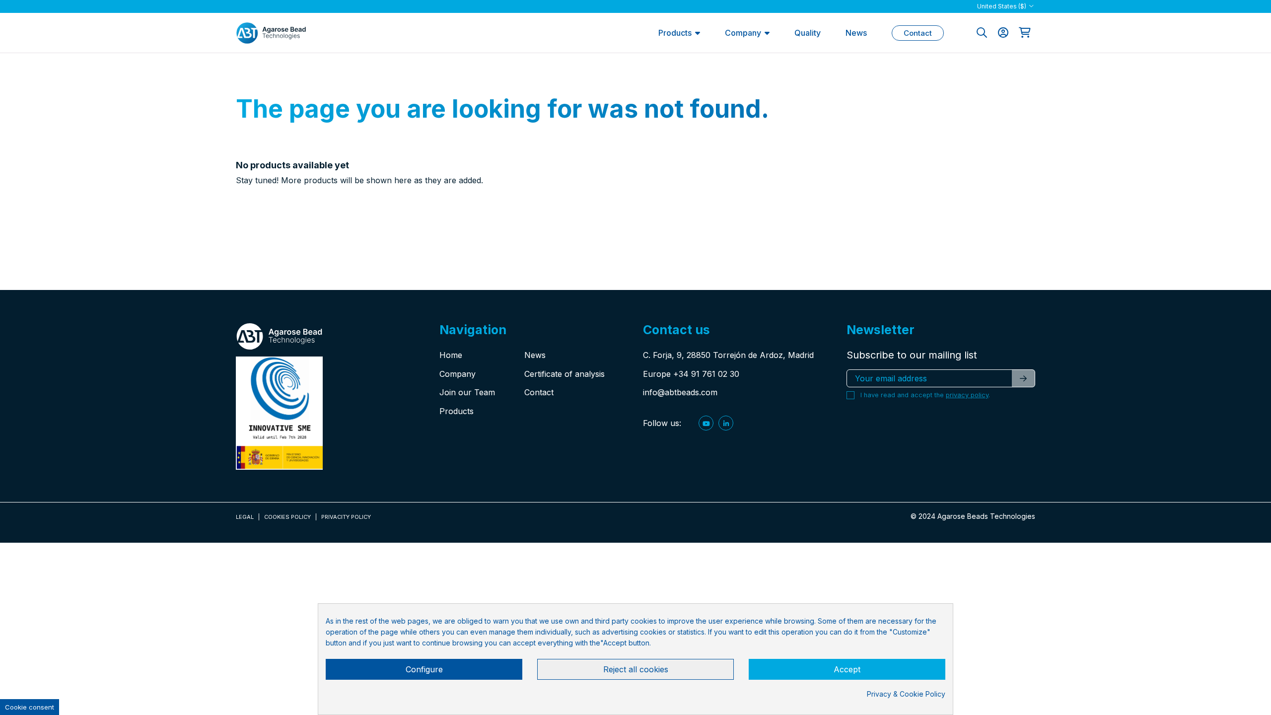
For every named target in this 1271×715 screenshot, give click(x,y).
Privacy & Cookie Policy (906, 694)
